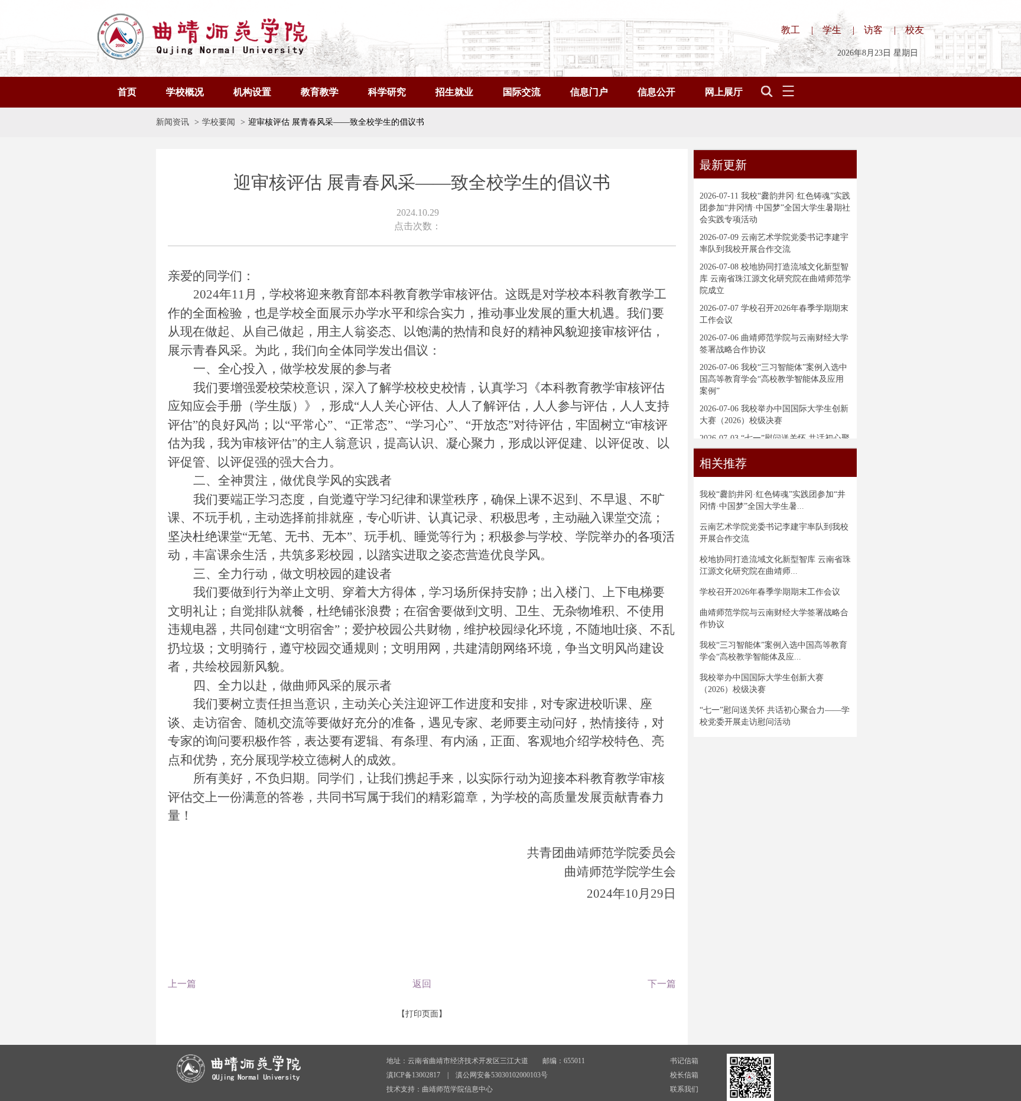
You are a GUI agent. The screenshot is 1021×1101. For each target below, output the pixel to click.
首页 (127, 92)
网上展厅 (724, 92)
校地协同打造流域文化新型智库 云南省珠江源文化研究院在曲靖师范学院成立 (775, 278)
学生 (831, 30)
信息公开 (656, 92)
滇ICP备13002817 (413, 1075)
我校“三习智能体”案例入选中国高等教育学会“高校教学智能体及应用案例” (773, 379)
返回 (421, 984)
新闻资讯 (172, 122)
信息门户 (589, 92)
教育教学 (320, 92)
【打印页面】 (422, 1013)
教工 (790, 30)
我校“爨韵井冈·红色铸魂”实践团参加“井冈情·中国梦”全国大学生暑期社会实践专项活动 (775, 207)
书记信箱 (684, 1061)
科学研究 (387, 92)
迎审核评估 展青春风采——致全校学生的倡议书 (336, 122)
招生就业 (454, 92)
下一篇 (662, 984)
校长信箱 (684, 1075)
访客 (873, 30)
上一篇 (182, 984)
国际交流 (522, 92)
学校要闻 (218, 122)
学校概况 (185, 92)
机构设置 (252, 92)
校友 (914, 30)
